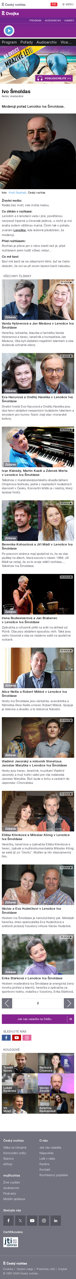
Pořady (26, 42)
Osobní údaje (25, 1269)
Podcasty (9, 1193)
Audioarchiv (53, 20)
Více (66, 42)
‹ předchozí (7, 1003)
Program (35, 20)
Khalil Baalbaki (17, 192)
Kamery (69, 20)
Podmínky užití (46, 1269)
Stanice (8, 1158)
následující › (69, 1003)
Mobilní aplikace (14, 1199)
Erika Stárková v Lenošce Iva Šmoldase (32, 978)
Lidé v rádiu (47, 1158)
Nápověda (46, 1153)
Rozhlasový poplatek (53, 1175)
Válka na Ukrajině (14, 1147)
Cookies (8, 1269)
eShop (7, 1164)
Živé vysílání (11, 1182)
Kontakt (44, 1169)
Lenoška (19, 230)
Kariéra (44, 1164)
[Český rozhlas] (13, 4)
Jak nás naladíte (50, 1147)
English (62, 1269)
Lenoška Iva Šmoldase (45, 106)
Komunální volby (14, 1153)
